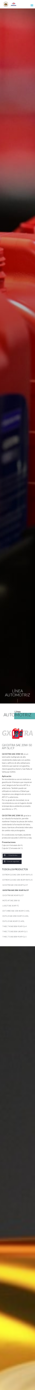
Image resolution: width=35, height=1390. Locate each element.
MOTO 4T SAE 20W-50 (11, 900)
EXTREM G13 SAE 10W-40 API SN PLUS (17, 880)
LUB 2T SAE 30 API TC (10, 906)
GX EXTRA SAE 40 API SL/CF (13, 895)
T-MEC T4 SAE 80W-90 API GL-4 (14, 926)
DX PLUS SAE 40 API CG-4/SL (13, 921)
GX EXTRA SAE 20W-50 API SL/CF (15, 890)
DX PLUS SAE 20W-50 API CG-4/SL (15, 916)
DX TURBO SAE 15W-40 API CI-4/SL (16, 911)
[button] (32, 5)
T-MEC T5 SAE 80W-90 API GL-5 (14, 937)
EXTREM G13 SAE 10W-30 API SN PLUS (17, 875)
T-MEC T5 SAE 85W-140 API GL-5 (14, 931)
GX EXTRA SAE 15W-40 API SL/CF (15, 885)
